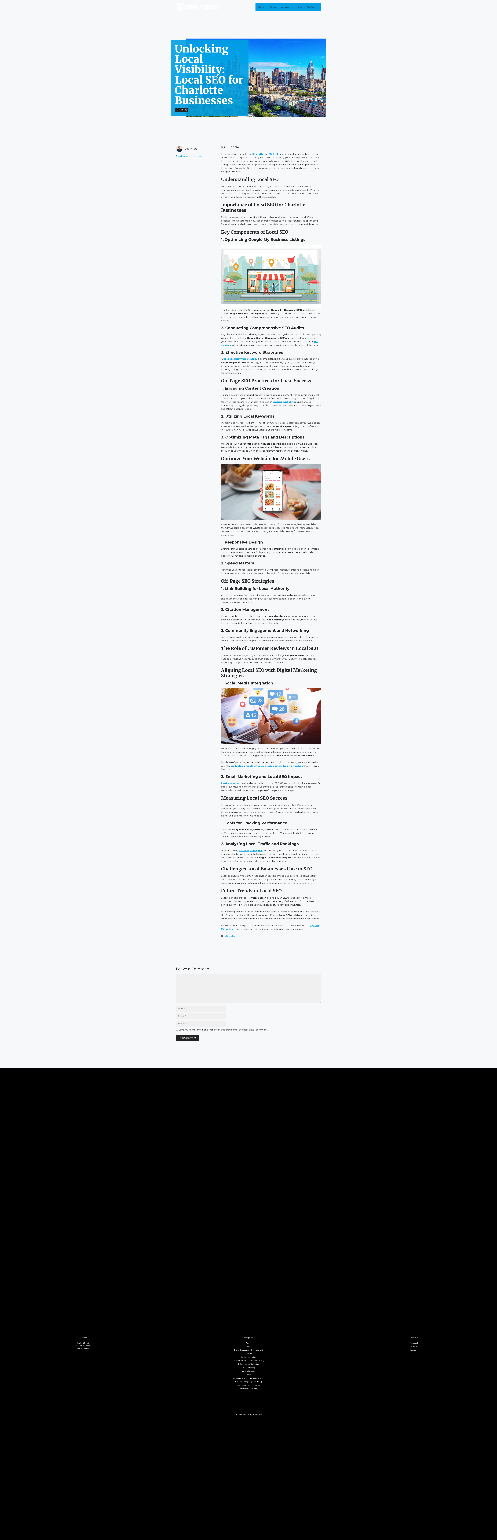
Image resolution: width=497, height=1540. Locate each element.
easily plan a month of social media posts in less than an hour (267, 766)
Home (261, 7)
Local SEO (229, 936)
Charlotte (258, 154)
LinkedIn (414, 1350)
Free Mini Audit (248, 1371)
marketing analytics (250, 850)
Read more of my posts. (189, 156)
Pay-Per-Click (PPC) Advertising (248, 1382)
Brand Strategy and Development (248, 1350)
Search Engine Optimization (248, 1385)
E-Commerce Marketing (248, 1364)
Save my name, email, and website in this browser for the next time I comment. (223, 1029)
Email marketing (230, 783)
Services (285, 7)
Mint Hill (274, 154)
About (273, 7)
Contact (311, 7)
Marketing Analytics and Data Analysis (248, 1378)
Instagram (414, 1346)
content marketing (283, 402)
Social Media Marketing (248, 1389)
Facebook (414, 1343)
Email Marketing (248, 1368)
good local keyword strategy (240, 359)
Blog (299, 7)
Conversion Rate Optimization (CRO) (248, 1360)
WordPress (257, 1414)
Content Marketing (248, 1357)
